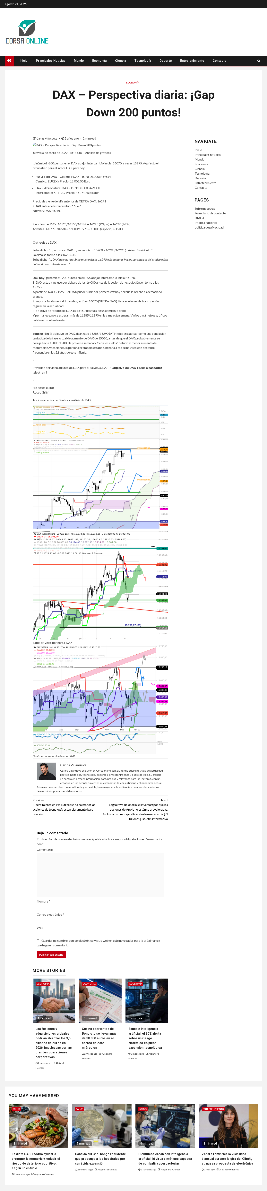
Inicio (24, 61)
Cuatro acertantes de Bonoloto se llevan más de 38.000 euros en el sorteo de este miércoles (99, 1038)
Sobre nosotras (205, 208)
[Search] (258, 60)
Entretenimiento (192, 61)
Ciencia (120, 61)
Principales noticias (50, 61)
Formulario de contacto (210, 213)
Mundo (79, 61)
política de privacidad (209, 227)
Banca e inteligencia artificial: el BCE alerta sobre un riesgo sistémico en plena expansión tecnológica (145, 1038)
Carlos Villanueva (47, 138)
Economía (99, 61)
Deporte (165, 61)
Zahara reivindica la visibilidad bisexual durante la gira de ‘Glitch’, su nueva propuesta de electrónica (227, 1158)
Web (40, 927)
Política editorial (206, 222)
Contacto (219, 61)
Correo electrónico (50, 914)
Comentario (46, 849)
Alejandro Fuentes (44, 1174)
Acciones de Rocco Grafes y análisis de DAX (62, 400)
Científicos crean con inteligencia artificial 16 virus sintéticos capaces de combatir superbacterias (165, 1158)
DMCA (199, 218)
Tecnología (142, 61)
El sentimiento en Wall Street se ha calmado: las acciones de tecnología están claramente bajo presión (64, 807)
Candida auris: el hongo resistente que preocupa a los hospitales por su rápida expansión (100, 1158)
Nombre (43, 901)
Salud (16, 1109)
